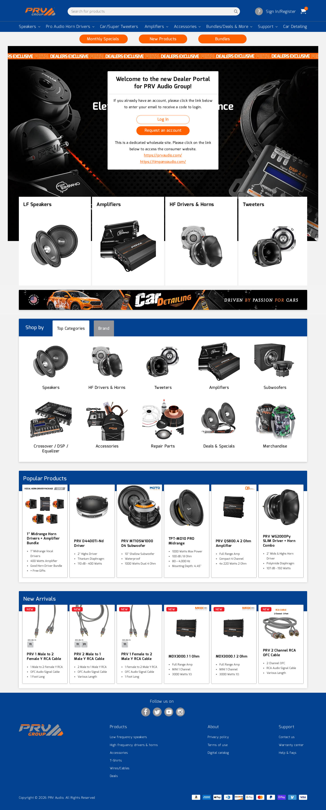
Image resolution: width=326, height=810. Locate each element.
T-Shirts (116, 760)
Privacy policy (218, 737)
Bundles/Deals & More (227, 26)
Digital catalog (218, 753)
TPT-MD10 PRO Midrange (181, 541)
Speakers (27, 26)
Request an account (163, 130)
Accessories (185, 26)
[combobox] (154, 11)
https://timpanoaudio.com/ (163, 162)
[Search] (236, 11)
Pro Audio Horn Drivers (68, 26)
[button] (29, 26)
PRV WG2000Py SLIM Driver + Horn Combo (279, 541)
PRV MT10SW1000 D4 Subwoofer (137, 543)
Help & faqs (288, 753)
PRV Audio (55, 798)
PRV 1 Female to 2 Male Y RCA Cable (136, 656)
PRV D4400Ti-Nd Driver (89, 543)
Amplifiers (154, 26)
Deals (114, 776)
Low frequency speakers (128, 737)
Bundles (222, 39)
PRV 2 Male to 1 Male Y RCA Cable (89, 656)
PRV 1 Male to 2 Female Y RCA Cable (44, 656)
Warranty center (291, 745)
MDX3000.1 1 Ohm (184, 656)
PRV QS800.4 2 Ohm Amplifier (233, 543)
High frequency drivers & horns (134, 745)
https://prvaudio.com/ (163, 155)
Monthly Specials (103, 39)
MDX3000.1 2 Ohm (231, 656)
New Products (163, 39)
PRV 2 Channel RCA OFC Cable (279, 652)
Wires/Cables (120, 768)
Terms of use (218, 745)
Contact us (287, 737)
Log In (163, 119)
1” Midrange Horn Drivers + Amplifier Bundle (43, 539)
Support (265, 26)
